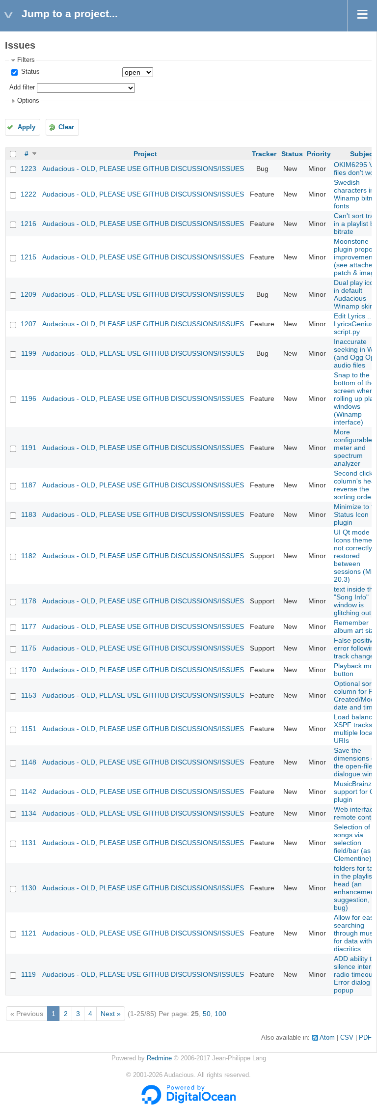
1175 (28, 648)
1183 (28, 514)
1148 (28, 762)
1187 (28, 485)
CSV (346, 1037)
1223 (28, 168)
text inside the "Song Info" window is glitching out (355, 601)
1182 (28, 556)
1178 (28, 601)
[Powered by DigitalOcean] (188, 1102)
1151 (28, 729)
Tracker (264, 154)
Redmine (159, 1058)
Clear (66, 127)
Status (29, 71)
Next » (111, 1014)
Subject (363, 154)
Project (145, 154)
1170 (28, 670)
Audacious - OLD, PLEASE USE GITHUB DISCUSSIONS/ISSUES (143, 168)
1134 (28, 813)
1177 (28, 626)
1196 (28, 398)
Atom (327, 1037)
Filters (26, 60)
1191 (28, 448)
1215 (28, 257)
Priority (319, 154)
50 (207, 1014)
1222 (28, 194)
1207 (28, 324)
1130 (28, 888)
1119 (28, 974)
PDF (365, 1037)
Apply (26, 127)
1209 (28, 294)
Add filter (22, 87)
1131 (28, 843)
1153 (28, 695)
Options (28, 100)
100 (220, 1014)
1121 (28, 933)
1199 (28, 353)
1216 (28, 223)
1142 (28, 791)
